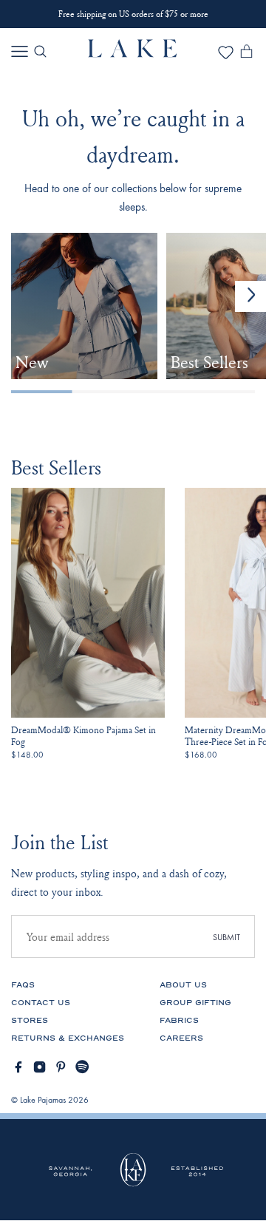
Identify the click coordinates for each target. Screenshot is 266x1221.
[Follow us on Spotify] (82, 1067)
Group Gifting (195, 1003)
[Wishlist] (225, 56)
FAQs (23, 985)
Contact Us (40, 1003)
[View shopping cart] (246, 54)
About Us (183, 985)
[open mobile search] (40, 51)
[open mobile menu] (19, 51)
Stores (29, 1020)
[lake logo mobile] (133, 53)
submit (226, 937)
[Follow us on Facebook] (18, 1067)
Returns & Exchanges (67, 1038)
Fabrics (179, 1020)
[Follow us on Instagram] (40, 1067)
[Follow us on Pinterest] (61, 1067)
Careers (181, 1038)
